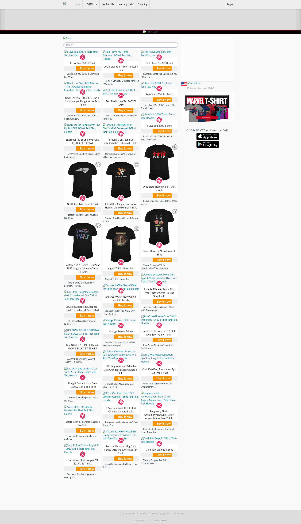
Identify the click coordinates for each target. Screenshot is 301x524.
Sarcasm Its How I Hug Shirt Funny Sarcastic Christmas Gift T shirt (120, 450)
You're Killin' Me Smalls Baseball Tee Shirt (83, 424)
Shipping (142, 4)
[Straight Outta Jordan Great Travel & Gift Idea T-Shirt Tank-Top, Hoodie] (82, 372)
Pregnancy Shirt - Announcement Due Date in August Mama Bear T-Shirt (159, 415)
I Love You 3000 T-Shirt (82, 63)
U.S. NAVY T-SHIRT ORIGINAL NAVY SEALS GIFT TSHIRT (82, 347)
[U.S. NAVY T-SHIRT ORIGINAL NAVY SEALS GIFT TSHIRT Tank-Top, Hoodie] (82, 334)
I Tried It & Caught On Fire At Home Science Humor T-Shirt (121, 206)
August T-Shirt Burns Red (120, 268)
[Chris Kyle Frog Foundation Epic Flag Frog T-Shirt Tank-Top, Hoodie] (159, 358)
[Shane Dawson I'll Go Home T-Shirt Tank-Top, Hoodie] (159, 227)
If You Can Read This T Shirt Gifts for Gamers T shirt (121, 410)
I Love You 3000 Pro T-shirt (159, 94)
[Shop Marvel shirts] (207, 107)
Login (230, 4)
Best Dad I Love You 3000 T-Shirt (121, 103)
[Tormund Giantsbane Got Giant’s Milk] (193, 83)
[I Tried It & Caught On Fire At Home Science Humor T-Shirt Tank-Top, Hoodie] (121, 180)
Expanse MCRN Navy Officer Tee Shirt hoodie (121, 299)
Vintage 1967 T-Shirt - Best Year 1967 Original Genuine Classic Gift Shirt (82, 268)
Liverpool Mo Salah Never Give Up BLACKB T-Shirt (82, 142)
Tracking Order (126, 4)
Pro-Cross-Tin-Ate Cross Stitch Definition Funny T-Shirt (159, 333)
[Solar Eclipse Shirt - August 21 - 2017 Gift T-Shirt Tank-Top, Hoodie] (82, 449)
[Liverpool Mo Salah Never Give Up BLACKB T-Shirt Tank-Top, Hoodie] (82, 128)
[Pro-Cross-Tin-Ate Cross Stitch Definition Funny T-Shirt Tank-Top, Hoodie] (159, 320)
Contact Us (108, 4)
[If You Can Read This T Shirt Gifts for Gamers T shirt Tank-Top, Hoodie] (121, 397)
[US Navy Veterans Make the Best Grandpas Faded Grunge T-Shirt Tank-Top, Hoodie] (121, 355)
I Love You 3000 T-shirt (159, 126)
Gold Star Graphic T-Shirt (159, 450)
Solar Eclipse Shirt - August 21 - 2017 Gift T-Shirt (83, 462)
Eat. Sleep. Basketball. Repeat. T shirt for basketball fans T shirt (82, 309)
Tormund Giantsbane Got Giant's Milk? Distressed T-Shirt (121, 142)
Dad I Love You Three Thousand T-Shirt (121, 69)
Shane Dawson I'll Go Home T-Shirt (159, 253)
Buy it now (86, 68)
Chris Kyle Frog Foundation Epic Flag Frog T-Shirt (159, 371)
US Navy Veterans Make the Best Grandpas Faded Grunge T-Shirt (121, 370)
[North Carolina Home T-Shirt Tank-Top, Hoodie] (82, 180)
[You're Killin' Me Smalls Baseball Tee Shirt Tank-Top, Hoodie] (82, 410)
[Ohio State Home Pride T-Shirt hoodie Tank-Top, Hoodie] (159, 162)
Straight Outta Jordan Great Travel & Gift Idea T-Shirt (83, 385)
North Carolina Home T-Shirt (82, 204)
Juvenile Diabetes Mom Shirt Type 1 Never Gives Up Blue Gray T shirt (159, 293)
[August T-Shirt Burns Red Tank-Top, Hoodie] (121, 244)
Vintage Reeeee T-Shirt (121, 331)
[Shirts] (67, 38)
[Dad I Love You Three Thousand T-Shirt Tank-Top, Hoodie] (121, 55)
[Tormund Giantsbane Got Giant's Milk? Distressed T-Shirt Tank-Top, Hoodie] (121, 128)
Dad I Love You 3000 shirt (159, 63)
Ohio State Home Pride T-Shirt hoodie (159, 189)
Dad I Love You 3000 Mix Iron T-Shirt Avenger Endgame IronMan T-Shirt (82, 101)
